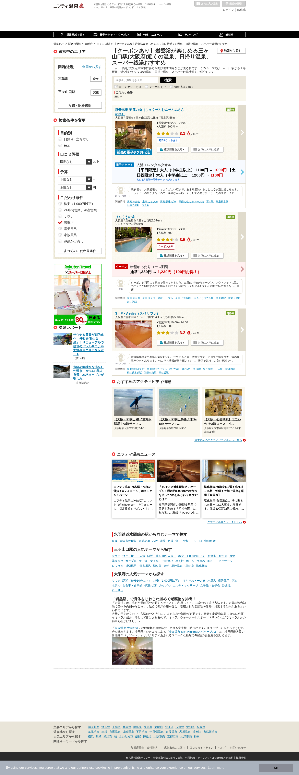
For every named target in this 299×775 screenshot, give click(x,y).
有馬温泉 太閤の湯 (126, 628)
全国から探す (92, 67)
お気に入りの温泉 (207, 4)
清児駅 (145, 205)
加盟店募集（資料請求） (145, 747)
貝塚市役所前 (128, 541)
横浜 (91, 736)
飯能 (138, 736)
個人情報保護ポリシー (138, 757)
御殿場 (147, 736)
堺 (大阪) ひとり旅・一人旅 (208, 368)
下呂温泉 (141, 731)
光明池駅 (230, 368)
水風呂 (200, 560)
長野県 (180, 727)
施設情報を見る (173, 149)
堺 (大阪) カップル (157, 368)
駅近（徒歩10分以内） (161, 556)
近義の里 (144, 541)
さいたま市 (126, 736)
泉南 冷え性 (133, 201)
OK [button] (276, 767)
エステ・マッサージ (220, 560)
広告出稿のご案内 (174, 747)
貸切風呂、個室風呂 (138, 565)
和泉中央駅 (150, 372)
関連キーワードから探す (70, 741)
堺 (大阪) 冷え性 (136, 368)
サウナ (116, 556)
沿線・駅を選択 (80, 105)
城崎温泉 (128, 731)
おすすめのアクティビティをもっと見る (218, 440)
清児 (163, 541)
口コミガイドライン (201, 747)
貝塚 (115, 541)
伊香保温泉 (157, 731)
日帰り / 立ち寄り (76, 139)
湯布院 (197, 731)
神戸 (197, 736)
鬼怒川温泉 (210, 731)
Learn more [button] (216, 767)
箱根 (104, 731)
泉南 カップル (150, 201)
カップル (131, 560)
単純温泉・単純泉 (182, 565)
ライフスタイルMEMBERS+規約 (215, 757)
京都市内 (172, 736)
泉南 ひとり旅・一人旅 (191, 201)
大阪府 (158, 727)
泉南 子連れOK (168, 201)
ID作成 (241, 9)
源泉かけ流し (73, 241)
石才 (155, 541)
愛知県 (190, 727)
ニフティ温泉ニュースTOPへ (224, 522)
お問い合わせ (238, 747)
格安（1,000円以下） (191, 556)
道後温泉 (171, 731)
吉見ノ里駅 (234, 298)
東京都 (148, 727)
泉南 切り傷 (133, 298)
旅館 (166, 565)
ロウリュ (117, 565)
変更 (96, 79)
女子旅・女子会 (149, 560)
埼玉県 (105, 727)
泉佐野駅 (132, 301)
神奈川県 (93, 727)
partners (82, 767)
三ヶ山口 (196, 541)
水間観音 (210, 541)
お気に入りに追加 (208, 149)
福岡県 (201, 727)
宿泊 (232, 556)
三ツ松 (184, 541)
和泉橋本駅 (222, 201)
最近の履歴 (234, 4)
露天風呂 (117, 560)
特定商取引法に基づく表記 (167, 757)
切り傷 (157, 565)
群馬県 (137, 727)
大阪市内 (159, 736)
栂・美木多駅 (134, 372)
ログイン (228, 9)
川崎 (98, 736)
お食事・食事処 (217, 556)
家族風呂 (70, 235)
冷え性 (179, 560)
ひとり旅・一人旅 (133, 556)
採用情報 (241, 757)
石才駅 (210, 201)
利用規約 (190, 757)
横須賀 (108, 736)
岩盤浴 (69, 222)
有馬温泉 (115, 731)
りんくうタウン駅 (204, 298)
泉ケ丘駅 (164, 372)
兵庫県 (127, 727)
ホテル (190, 560)
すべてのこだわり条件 (80, 251)
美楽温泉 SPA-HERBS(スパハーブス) (192, 631)
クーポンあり (157, 86)
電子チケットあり (130, 86)
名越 (170, 541)
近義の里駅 (133, 205)
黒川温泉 (185, 731)
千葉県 (116, 727)
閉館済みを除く (184, 86)
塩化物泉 (201, 565)
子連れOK (167, 560)
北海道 (169, 727)
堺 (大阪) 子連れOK (179, 368)
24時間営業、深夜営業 (80, 210)
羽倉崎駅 (221, 298)
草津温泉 (93, 731)
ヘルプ (222, 747)
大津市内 (186, 736)
